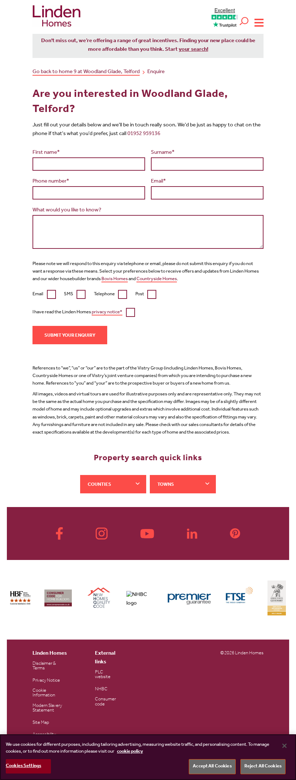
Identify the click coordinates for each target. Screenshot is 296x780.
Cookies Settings (23, 766)
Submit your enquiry (69, 335)
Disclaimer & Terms (44, 666)
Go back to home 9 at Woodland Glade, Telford (86, 72)
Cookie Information (43, 693)
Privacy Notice (46, 680)
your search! (193, 50)
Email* (158, 181)
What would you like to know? (66, 210)
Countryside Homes (156, 279)
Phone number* (50, 181)
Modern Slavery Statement (47, 708)
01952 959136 (143, 134)
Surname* (163, 153)
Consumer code (105, 702)
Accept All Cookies (212, 766)
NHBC (101, 689)
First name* (46, 153)
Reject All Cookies (263, 766)
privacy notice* (107, 312)
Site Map (40, 723)
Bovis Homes (114, 279)
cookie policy (130, 751)
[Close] (284, 746)
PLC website (102, 675)
